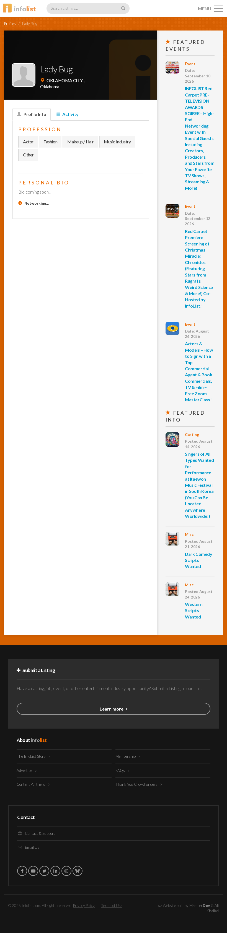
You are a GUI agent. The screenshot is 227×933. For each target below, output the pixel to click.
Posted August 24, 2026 (199, 594)
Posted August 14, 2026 (199, 444)
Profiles (10, 23)
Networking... (36, 203)
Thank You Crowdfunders (136, 784)
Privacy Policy (84, 905)
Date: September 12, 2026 (198, 218)
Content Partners (31, 784)
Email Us (31, 847)
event (190, 64)
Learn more (112, 708)
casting (192, 434)
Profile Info (34, 114)
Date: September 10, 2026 (198, 75)
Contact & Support (39, 833)
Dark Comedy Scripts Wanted (198, 560)
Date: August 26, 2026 (197, 334)
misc (189, 534)
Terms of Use (111, 905)
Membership (125, 756)
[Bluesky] (77, 871)
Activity (70, 114)
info (25, 9)
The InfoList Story (32, 756)
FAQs (120, 770)
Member (199, 905)
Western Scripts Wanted (193, 610)
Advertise (25, 770)
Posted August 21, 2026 (199, 544)
